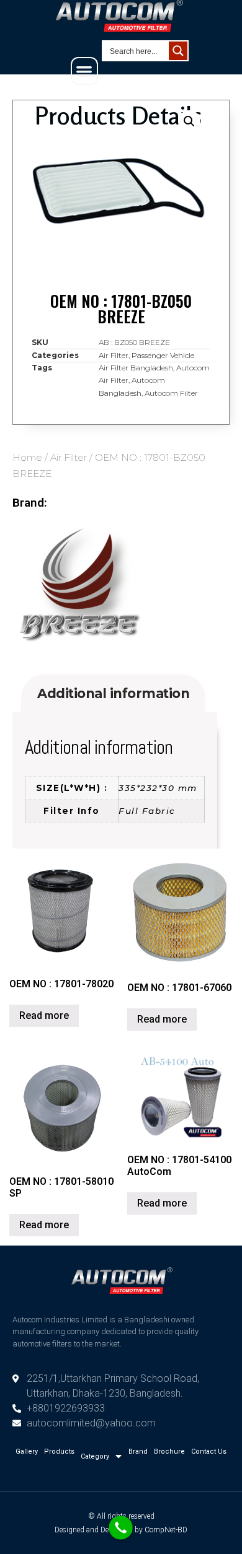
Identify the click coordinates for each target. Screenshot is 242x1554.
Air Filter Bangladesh (136, 367)
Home (27, 457)
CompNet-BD (166, 1530)
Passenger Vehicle (163, 355)
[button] (85, 71)
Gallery (27, 1451)
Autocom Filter (171, 393)
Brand (138, 1451)
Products (59, 1451)
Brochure (169, 1451)
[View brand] (77, 654)
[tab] (113, 693)
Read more (44, 1015)
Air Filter (68, 457)
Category (95, 1456)
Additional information (113, 693)
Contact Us (208, 1451)
